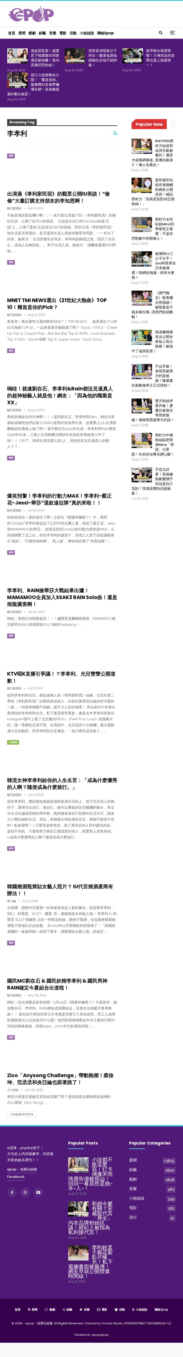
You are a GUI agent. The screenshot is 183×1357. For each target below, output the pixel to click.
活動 (73, 32)
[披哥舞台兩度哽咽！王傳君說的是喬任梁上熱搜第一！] (132, 56)
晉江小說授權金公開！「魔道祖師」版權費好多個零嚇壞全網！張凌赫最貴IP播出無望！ (33, 84)
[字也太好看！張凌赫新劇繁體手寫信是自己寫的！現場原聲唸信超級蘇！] (142, 474)
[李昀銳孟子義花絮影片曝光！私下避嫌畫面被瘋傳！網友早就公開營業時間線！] (78, 1253)
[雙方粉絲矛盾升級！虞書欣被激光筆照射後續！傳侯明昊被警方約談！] (142, 406)
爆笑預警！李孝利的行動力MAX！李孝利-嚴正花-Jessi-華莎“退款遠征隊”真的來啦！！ (59, 499)
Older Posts (22, 1114)
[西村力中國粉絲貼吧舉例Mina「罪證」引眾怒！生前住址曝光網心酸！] (142, 440)
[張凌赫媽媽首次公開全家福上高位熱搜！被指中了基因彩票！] (142, 337)
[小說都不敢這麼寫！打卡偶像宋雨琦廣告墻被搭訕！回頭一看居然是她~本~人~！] (78, 1165)
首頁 (11, 32)
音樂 (52, 32)
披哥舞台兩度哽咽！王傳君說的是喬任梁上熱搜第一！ (160, 57)
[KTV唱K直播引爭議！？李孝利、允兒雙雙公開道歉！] (32, 650)
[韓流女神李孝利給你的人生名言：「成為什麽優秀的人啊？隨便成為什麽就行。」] (32, 756)
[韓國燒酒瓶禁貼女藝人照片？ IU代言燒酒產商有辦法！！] (32, 862)
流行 (133, 1217)
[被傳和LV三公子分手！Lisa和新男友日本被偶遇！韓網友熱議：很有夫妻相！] (142, 259)
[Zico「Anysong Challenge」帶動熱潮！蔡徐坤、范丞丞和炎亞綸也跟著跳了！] (32, 1051)
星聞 (21, 32)
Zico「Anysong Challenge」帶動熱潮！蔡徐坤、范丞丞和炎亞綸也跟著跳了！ (60, 1079)
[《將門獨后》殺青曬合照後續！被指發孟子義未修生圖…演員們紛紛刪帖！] (142, 298)
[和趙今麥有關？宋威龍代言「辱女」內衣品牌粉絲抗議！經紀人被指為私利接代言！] (78, 1209)
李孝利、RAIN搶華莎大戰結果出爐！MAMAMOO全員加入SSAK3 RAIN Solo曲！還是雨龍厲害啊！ (62, 597)
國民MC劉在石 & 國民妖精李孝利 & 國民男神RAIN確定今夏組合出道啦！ (57, 984)
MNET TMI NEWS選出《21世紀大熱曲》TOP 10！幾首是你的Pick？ (57, 304)
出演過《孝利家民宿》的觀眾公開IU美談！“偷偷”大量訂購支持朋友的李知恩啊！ (58, 197)
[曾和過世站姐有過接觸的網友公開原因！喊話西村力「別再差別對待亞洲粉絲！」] (142, 185)
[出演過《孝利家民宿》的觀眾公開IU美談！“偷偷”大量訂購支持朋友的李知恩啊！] (32, 170)
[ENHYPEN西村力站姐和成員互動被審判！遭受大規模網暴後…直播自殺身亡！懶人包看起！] (142, 146)
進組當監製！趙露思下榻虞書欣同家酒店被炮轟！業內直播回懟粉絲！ (45, 57)
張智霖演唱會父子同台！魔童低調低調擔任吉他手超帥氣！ (102, 57)
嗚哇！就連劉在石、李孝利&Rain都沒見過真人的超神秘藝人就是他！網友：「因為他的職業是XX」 (60, 395)
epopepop (100, 1334)
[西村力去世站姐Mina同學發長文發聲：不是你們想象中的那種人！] (142, 224)
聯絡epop (105, 32)
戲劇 (32, 32)
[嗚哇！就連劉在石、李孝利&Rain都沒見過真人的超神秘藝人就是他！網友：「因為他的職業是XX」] (32, 364)
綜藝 (42, 32)
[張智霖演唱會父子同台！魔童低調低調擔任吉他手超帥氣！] (75, 56)
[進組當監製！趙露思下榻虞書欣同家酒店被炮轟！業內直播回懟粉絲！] (17, 56)
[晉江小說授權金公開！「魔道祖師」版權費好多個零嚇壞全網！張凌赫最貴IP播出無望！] (17, 80)
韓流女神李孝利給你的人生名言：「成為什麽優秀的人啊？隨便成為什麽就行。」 (62, 784)
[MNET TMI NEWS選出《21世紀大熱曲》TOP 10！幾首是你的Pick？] (32, 276)
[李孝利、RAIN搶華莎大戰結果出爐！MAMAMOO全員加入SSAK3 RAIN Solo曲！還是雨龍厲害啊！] (32, 566)
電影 (62, 32)
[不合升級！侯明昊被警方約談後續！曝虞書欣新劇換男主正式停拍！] (142, 371)
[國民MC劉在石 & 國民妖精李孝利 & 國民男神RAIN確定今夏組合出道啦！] (32, 957)
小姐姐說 (87, 32)
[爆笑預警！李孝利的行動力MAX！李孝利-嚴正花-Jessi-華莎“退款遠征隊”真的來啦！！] (32, 472)
